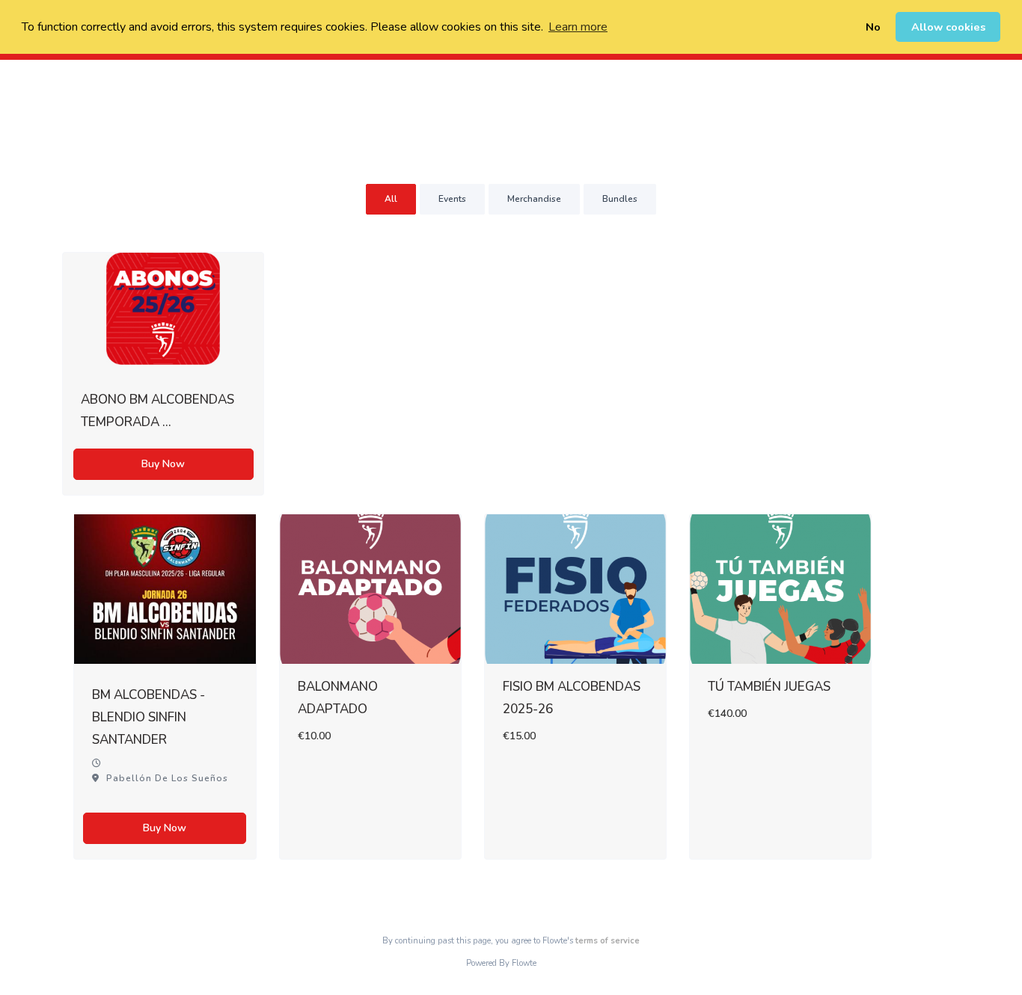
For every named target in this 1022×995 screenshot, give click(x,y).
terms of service (607, 940)
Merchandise (534, 199)
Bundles (619, 199)
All (391, 199)
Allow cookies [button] (948, 26)
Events (452, 199)
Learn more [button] (578, 27)
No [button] (873, 26)
